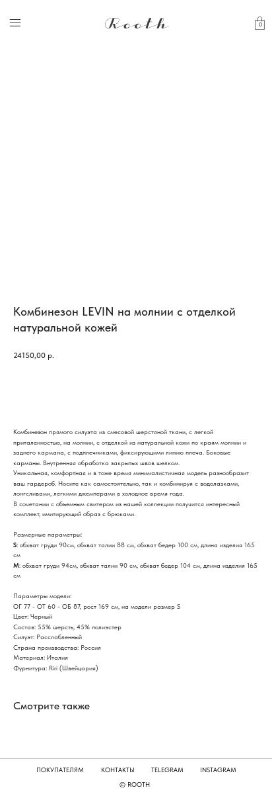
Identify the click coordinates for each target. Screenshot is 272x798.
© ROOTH (134, 784)
